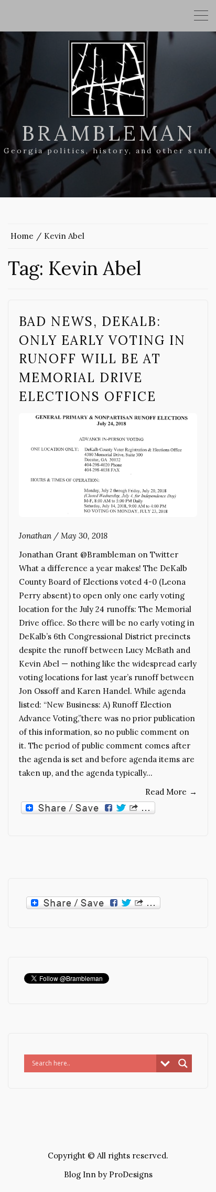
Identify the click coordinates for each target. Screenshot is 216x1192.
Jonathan (35, 536)
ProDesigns (131, 1174)
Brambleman (108, 133)
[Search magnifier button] (183, 1063)
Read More (171, 792)
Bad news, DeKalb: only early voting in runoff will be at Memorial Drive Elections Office (102, 358)
